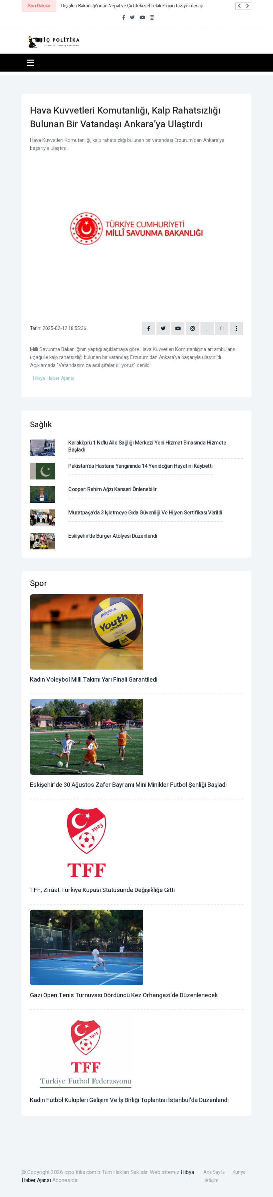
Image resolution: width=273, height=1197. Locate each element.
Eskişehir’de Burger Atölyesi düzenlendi (112, 536)
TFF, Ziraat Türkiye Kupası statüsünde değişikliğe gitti (102, 890)
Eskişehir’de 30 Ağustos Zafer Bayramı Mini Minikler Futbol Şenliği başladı (128, 784)
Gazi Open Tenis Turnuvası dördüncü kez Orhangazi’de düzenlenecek (124, 995)
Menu (31, 63)
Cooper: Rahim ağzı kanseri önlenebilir (112, 489)
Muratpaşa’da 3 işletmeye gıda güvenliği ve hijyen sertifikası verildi (145, 513)
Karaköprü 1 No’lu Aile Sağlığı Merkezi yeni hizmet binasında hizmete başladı (147, 446)
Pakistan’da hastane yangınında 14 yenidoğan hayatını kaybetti (140, 466)
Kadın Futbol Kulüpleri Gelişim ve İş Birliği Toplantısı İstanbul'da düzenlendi (129, 1100)
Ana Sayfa (214, 1172)
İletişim (210, 1180)
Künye (239, 1172)
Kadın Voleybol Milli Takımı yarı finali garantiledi (93, 679)
